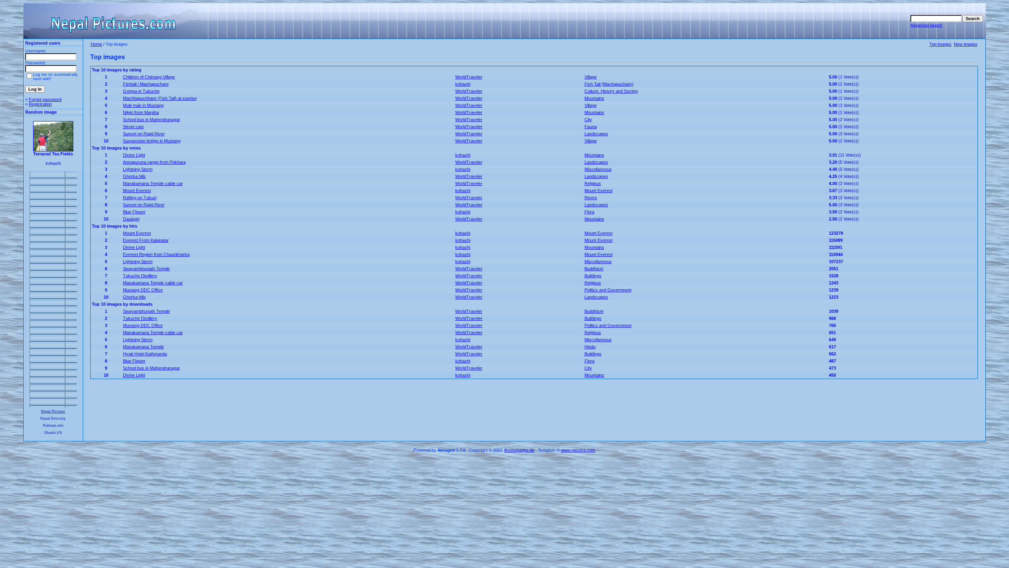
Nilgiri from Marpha (141, 112)
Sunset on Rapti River (144, 133)
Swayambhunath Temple (146, 268)
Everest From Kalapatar (146, 240)
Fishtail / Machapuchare (146, 84)
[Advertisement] (53, 289)
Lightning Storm (138, 169)
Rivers (591, 197)
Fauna (591, 126)
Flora (589, 211)
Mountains (594, 98)
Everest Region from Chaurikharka (156, 254)
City (588, 119)
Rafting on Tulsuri (139, 197)
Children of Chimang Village (149, 77)
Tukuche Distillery (140, 275)
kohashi (462, 84)
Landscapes (596, 133)
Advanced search (926, 25)
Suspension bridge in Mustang (152, 140)
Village (591, 77)
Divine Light (134, 155)
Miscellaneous (598, 169)
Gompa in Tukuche (141, 91)
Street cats (133, 126)
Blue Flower (134, 211)
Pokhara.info (53, 426)
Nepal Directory (53, 418)
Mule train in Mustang (143, 105)
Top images (940, 44)
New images (965, 44)
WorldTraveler (468, 77)
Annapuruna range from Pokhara (154, 162)
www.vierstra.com (578, 450)
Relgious (593, 183)
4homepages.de (519, 450)
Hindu (590, 346)
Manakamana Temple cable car (153, 183)
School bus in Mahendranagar (151, 119)
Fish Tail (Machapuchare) (609, 84)
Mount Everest (137, 190)
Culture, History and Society (611, 91)
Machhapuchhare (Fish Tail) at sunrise (160, 98)
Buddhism (594, 268)
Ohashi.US (53, 433)
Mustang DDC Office (143, 290)
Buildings (593, 275)
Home (96, 44)
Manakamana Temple (143, 346)
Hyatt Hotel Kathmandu (145, 353)
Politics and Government (608, 290)
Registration (40, 104)
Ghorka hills (134, 176)
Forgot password (45, 99)
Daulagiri (131, 219)
